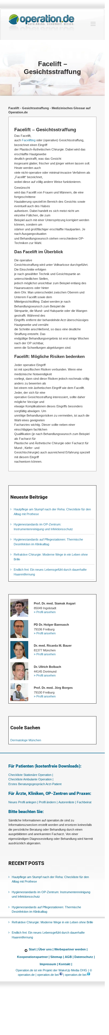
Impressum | (49, 964)
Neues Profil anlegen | (23, 802)
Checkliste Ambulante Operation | (30, 779)
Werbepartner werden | (70, 949)
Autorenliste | (67, 802)
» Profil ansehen (45, 612)
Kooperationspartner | (33, 956)
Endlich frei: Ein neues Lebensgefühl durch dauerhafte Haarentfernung (48, 935)
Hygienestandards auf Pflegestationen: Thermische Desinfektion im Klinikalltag (46, 909)
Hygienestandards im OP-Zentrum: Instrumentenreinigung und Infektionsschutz (51, 894)
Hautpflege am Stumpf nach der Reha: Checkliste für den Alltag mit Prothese (50, 879)
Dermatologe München (25, 740)
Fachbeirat (84, 802)
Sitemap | (57, 956)
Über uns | (45, 949)
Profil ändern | (48, 802)
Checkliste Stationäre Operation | (30, 774)
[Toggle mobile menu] (93, 24)
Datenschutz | (84, 956)
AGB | (69, 956)
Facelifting (28, 140)
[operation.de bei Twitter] (88, 975)
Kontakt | (65, 964)
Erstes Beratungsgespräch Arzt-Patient (34, 784)
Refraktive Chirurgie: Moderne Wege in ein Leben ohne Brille (52, 922)
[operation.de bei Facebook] (61, 975)
